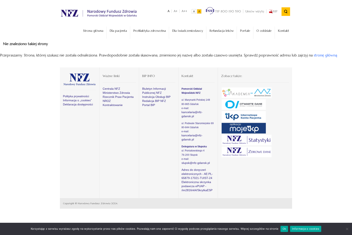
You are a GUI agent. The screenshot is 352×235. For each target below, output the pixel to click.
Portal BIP (148, 105)
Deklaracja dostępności (78, 104)
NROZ (107, 101)
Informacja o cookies (305, 228)
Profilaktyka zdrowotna (149, 31)
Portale (245, 31)
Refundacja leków (221, 31)
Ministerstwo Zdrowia (116, 92)
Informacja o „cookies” (77, 100)
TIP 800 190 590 (227, 11)
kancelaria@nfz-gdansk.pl (192, 114)
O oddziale (264, 31)
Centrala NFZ (111, 88)
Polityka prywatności (76, 96)
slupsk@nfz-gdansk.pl (196, 162)
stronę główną (325, 55)
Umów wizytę (254, 11)
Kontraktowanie (113, 105)
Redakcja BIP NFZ (154, 101)
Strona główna (93, 31)
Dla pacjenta (118, 31)
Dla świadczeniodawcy (187, 31)
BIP (275, 11)
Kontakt (283, 31)
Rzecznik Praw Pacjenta (118, 96)
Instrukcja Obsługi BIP (156, 96)
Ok (284, 228)
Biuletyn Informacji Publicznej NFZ (154, 90)
